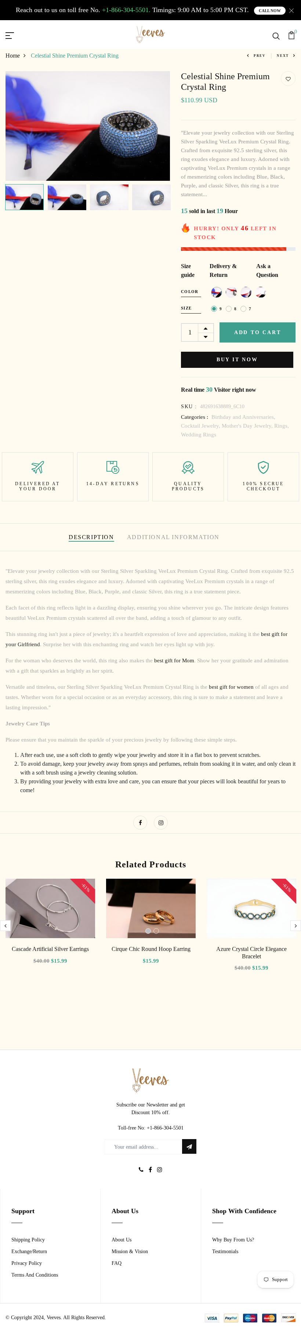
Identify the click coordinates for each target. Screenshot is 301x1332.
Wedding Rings (198, 435)
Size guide (188, 270)
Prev (260, 56)
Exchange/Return (29, 1251)
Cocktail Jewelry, (201, 426)
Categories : (194, 417)
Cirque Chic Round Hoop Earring (151, 949)
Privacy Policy (26, 1263)
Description (91, 537)
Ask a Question (267, 270)
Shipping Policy (28, 1240)
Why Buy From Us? (233, 1240)
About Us (121, 1240)
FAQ (117, 1263)
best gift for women (231, 687)
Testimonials (225, 1251)
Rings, (281, 426)
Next (283, 56)
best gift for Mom (174, 660)
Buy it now (237, 359)
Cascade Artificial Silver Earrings (50, 949)
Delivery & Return (223, 270)
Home (13, 55)
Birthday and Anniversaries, (243, 417)
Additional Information (173, 537)
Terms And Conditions (34, 1275)
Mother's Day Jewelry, (248, 426)
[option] (88, 126)
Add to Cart (257, 332)
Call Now (270, 10)
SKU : (189, 406)
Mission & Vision (130, 1251)
